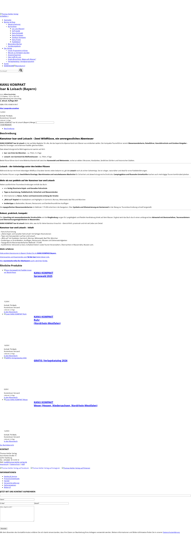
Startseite (7, 20)
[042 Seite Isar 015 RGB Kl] (6, 79)
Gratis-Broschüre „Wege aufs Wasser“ (22, 59)
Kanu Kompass (17, 35)
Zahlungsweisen (10, 485)
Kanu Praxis (16, 40)
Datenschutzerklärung (171, 532)
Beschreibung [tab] (9, 128)
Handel (6, 481)
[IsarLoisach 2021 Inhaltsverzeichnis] (14, 79)
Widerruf (7, 487)
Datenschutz (15, 464)
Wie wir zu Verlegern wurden (18, 53)
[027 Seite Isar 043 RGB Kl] (8, 79)
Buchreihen (12, 26)
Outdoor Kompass (19, 37)
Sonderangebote (14, 46)
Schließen (4, 16)
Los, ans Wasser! (18, 29)
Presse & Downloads (11, 479)
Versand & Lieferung (11, 483)
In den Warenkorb (6, 125)
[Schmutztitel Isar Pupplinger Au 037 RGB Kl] (9, 79)
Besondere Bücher (15, 44)
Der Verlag (8, 48)
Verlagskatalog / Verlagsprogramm (21, 61)
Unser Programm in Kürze (18, 50)
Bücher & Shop (9, 22)
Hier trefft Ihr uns (14, 57)
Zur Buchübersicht (7, 445)
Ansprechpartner (14, 55)
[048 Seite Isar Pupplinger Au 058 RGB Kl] (11, 79)
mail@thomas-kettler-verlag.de (15, 462)
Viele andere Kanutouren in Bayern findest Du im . (28, 253)
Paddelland (16, 42)
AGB (23, 464)
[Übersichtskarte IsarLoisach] (16, 79)
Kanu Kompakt (17, 33)
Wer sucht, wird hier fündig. (24, 261)
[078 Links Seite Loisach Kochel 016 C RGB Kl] (13, 79)
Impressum (4, 464)
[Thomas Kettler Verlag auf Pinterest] (76, 468)
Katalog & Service (10, 476)
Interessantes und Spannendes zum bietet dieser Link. (25, 257)
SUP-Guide (16, 31)
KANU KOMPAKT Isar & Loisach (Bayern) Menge (17, 122)
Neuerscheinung (14, 24)
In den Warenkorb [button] (11, 312)
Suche (6, 64)
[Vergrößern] (5, 73)
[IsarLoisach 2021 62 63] (5, 79)
